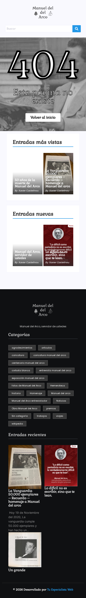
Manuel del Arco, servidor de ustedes (27, 254)
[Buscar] (76, 28)
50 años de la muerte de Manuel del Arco (27, 183)
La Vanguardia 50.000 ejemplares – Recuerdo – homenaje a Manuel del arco (58, 178)
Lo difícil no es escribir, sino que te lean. (56, 254)
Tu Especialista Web (60, 589)
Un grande (16, 570)
